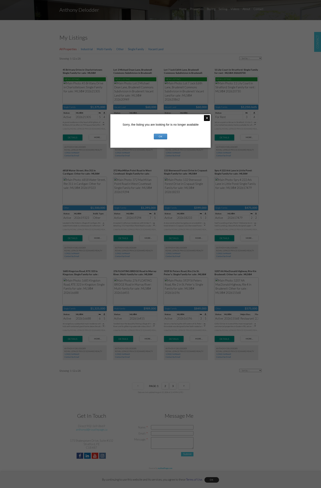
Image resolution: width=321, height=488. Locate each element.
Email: (142, 433)
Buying (211, 9)
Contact (258, 9)
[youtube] (95, 456)
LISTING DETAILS (72, 138)
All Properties (68, 49)
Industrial (87, 49)
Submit (187, 454)
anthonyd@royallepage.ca (91, 429)
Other (120, 49)
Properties (196, 9)
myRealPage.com (165, 468)
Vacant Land (156, 49)
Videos (235, 9)
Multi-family (104, 49)
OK (211, 480)
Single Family (136, 49)
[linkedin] (88, 456)
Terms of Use (194, 479)
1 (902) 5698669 (71, 152)
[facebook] (80, 456)
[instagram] (103, 456)
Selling (223, 9)
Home (183, 9)
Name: (142, 427)
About (246, 9)
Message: (140, 439)
